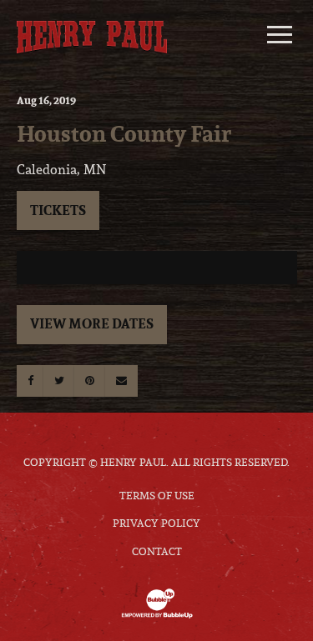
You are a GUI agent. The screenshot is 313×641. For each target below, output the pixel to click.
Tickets (58, 210)
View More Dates (92, 323)
